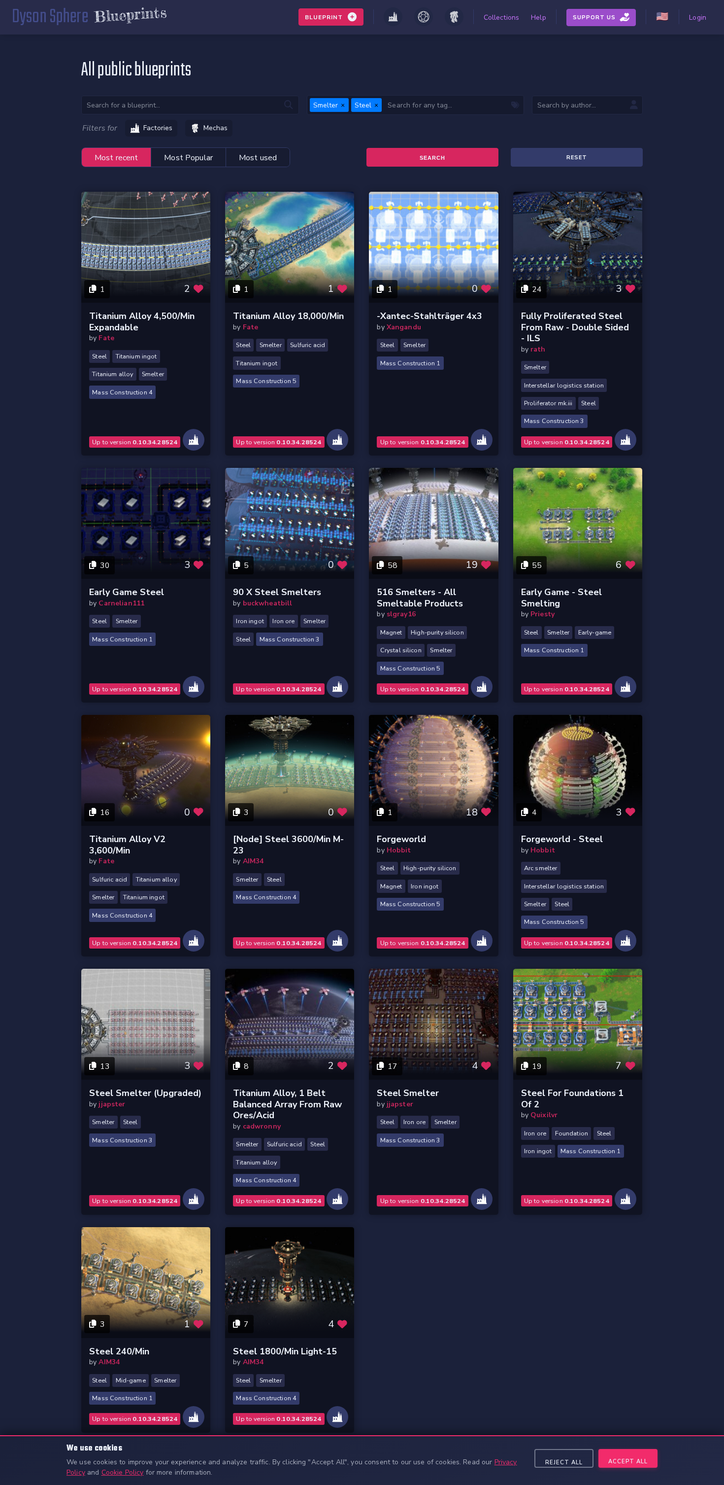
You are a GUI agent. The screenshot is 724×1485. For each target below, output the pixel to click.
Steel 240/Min (119, 1351)
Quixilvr (544, 1115)
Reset (576, 157)
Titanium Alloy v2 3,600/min (127, 844)
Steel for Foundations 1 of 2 (572, 1098)
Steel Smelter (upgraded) (145, 1093)
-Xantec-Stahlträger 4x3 (429, 316)
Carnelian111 (121, 603)
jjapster (112, 1104)
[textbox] (452, 104)
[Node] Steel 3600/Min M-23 (288, 844)
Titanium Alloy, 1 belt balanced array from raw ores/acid (287, 1104)
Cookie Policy (122, 1472)
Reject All (564, 1462)
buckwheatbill (268, 603)
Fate (106, 338)
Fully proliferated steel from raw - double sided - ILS (575, 327)
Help (538, 17)
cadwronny (262, 1126)
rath (538, 349)
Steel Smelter (408, 1093)
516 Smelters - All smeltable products (420, 597)
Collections (502, 17)
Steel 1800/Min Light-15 (285, 1351)
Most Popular (188, 157)
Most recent (116, 157)
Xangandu (404, 327)
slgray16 (401, 614)
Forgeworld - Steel (562, 839)
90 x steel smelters (277, 592)
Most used (258, 157)
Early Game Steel (126, 592)
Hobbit (399, 850)
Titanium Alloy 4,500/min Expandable (142, 321)
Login (697, 17)
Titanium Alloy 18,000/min (288, 316)
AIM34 (253, 861)
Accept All (628, 1461)
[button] (342, 105)
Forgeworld (401, 839)
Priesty (542, 614)
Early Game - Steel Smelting (561, 597)
